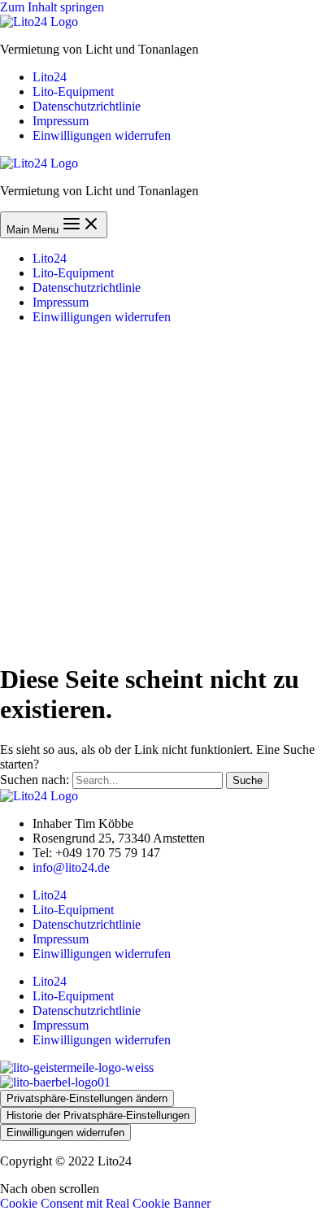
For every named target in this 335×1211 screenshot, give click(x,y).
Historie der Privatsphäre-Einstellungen (98, 1115)
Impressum (61, 939)
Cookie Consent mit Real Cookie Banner (105, 1203)
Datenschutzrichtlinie (87, 924)
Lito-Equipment (73, 910)
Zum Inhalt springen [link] (52, 7)
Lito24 (50, 895)
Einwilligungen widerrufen (102, 954)
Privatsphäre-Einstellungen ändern (87, 1098)
